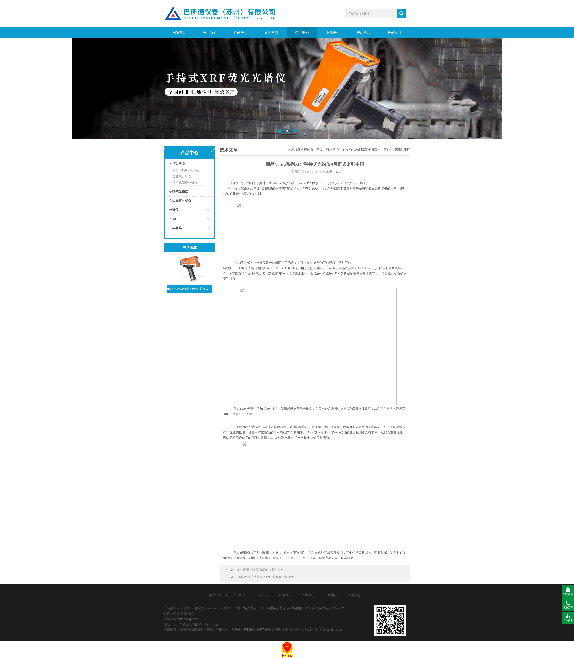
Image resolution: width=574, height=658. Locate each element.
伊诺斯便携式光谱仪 (301, 608)
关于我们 (210, 32)
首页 (319, 149)
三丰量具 (175, 228)
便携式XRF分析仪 (184, 182)
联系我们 (394, 32)
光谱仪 (174, 209)
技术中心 (302, 32)
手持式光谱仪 (178, 191)
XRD (172, 219)
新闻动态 (271, 32)
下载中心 (332, 32)
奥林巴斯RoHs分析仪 (186, 170)
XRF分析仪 (177, 163)
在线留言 (363, 32)
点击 (203, 164)
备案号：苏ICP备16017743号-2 (252, 629)
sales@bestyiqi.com (185, 619)
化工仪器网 (313, 629)
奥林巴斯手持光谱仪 (271, 608)
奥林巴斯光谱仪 (246, 608)
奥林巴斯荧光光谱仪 (330, 608)
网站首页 (179, 32)
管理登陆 (281, 629)
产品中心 (240, 32)
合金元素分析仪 (180, 200)
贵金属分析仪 (181, 176)
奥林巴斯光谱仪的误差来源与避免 (260, 570)
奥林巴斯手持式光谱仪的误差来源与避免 (266, 577)
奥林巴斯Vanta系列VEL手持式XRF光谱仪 (189, 289)
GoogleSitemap (332, 629)
